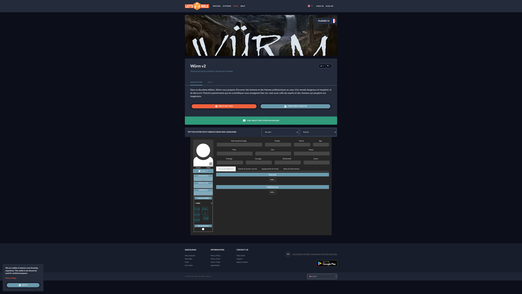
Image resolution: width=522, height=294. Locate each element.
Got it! (24, 285)
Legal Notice (215, 265)
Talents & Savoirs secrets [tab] (247, 169)
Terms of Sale (215, 262)
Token (208, 167)
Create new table (226, 106)
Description (196, 82)
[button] (310, 6)
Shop (235, 6)
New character (190, 255)
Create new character (297, 106)
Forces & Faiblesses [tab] (225, 169)
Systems (227, 6)
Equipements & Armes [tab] (270, 169)
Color (203, 171)
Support (239, 259)
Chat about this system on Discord (263, 120)
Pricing (217, 6)
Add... (272, 179)
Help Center (241, 255)
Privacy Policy (216, 255)
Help (242, 6)
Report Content (242, 262)
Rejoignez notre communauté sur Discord (315, 254)
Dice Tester (189, 265)
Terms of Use (215, 259)
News (210, 82)
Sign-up (329, 6)
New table (188, 259)
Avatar (198, 167)
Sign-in (320, 6)
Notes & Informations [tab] (291, 169)
